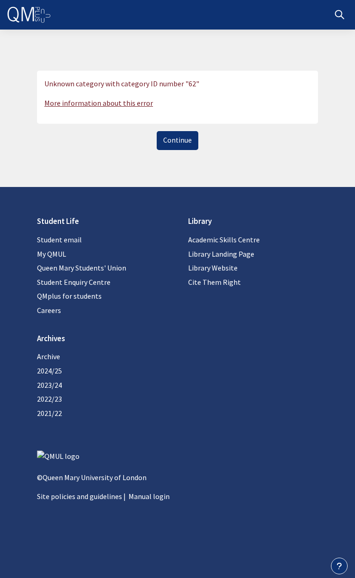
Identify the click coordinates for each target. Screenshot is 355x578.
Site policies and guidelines (79, 496)
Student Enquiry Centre (73, 282)
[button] (339, 15)
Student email (59, 239)
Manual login (149, 496)
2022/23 (49, 398)
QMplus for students (69, 296)
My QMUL (51, 254)
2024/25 (49, 370)
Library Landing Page (221, 254)
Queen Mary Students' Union (81, 267)
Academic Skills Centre (224, 239)
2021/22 (49, 413)
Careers (49, 310)
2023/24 (49, 385)
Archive (48, 356)
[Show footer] (339, 566)
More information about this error (98, 103)
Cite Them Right (214, 282)
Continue (177, 140)
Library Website (213, 267)
